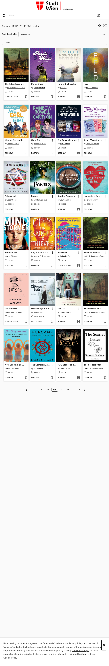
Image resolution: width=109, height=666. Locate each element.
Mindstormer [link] (11, 252)
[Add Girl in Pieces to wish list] (26, 322)
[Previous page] (26, 389)
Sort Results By (9, 34)
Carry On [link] (35, 140)
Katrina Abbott (13, 368)
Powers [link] (34, 196)
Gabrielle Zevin (66, 256)
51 (67, 389)
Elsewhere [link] (62, 252)
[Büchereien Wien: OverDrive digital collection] (54, 6)
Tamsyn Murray (92, 200)
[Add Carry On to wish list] (52, 153)
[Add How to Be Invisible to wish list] (78, 97)
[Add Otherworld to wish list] (26, 209)
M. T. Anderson (92, 88)
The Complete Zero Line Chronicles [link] (41, 365)
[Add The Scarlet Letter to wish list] (105, 378)
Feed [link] (86, 84)
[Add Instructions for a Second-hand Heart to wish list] (105, 209)
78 (78, 389)
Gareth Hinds (65, 368)
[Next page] (85, 389)
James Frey (38, 368)
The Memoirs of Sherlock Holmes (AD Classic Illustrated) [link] (94, 309)
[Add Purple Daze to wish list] (52, 97)
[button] (99, 26)
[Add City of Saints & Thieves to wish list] (52, 265)
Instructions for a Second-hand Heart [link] (94, 196)
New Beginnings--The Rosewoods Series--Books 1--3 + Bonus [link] (15, 365)
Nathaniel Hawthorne (94, 368)
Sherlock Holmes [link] (92, 252)
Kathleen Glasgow (14, 312)
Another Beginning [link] (67, 196)
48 (48, 389)
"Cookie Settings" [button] (80, 650)
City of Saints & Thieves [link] (41, 252)
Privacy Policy (75, 643)
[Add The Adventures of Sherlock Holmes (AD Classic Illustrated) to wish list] (26, 97)
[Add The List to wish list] (78, 322)
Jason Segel (12, 200)
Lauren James (65, 200)
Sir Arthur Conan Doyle (16, 88)
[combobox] (49, 15)
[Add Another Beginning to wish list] (78, 209)
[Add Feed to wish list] (105, 97)
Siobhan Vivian (66, 312)
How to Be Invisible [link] (67, 84)
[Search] (4, 15)
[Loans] (98, 15)
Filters (7, 42)
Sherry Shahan (39, 88)
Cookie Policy (10, 657)
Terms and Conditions (53, 643)
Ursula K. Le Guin (40, 200)
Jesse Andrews (13, 144)
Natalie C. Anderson (42, 256)
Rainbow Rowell (40, 144)
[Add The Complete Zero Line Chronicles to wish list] (52, 378)
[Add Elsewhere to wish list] (78, 265)
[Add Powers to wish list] (52, 209)
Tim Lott (63, 88)
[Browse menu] (104, 15)
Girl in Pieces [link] (11, 309)
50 (61, 389)
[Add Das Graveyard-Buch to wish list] (52, 322)
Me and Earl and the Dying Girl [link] (15, 140)
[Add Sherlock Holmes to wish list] (105, 265)
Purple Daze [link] (37, 84)
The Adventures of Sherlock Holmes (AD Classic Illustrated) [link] (15, 84)
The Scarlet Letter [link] (92, 365)
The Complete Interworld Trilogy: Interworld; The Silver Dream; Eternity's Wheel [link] (67, 140)
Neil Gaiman (65, 144)
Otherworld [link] (10, 196)
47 (42, 389)
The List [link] (61, 309)
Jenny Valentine (92, 144)
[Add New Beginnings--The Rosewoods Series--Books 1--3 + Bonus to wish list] (26, 378)
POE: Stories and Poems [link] (67, 365)
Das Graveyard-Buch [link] (41, 309)
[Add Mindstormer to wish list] (26, 265)
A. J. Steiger (12, 256)
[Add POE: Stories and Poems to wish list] (78, 378)
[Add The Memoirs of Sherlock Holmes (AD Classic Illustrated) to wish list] (105, 322)
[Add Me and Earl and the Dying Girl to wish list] (26, 153)
